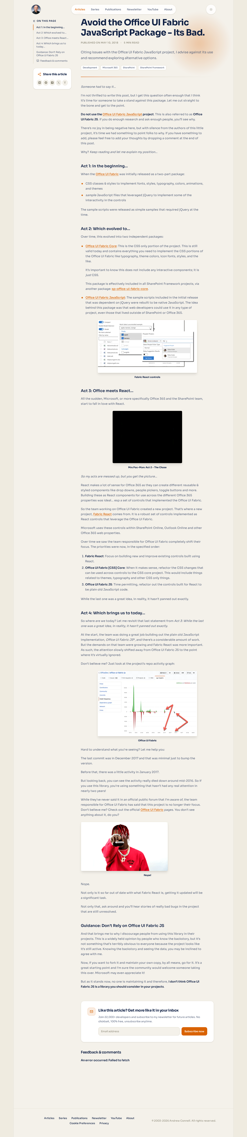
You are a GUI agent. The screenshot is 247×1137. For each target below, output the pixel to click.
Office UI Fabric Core (101, 246)
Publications (113, 9)
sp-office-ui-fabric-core (130, 289)
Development (90, 67)
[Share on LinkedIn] (39, 83)
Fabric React (102, 514)
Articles (80, 9)
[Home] (36, 9)
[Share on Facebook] (52, 83)
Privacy (104, 1123)
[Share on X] (58, 83)
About (168, 9)
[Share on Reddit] (45, 83)
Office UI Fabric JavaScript (122, 114)
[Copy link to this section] (77, 166)
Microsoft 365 (110, 67)
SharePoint (129, 67)
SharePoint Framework (152, 67)
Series (95, 9)
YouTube (152, 9)
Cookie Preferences (82, 1123)
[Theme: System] (211, 9)
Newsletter (134, 9)
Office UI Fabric (107, 174)
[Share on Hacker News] (65, 83)
